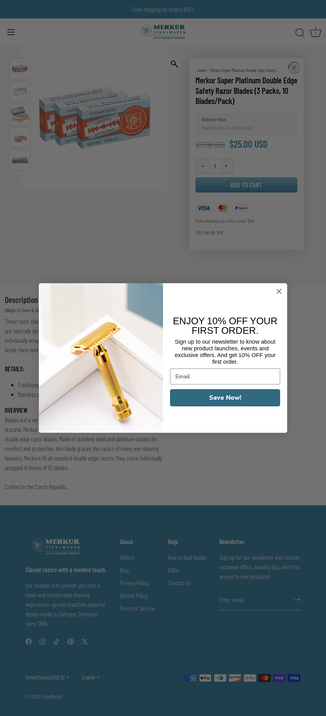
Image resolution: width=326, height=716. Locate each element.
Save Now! (225, 397)
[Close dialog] (279, 291)
